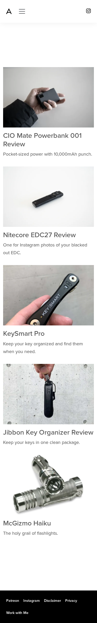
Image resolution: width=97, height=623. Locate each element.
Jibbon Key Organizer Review (48, 432)
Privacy (71, 600)
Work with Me (17, 613)
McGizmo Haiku (27, 523)
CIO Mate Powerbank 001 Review (42, 139)
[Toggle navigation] (22, 11)
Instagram (31, 600)
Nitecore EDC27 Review (39, 235)
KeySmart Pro (23, 333)
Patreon (12, 600)
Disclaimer (52, 600)
